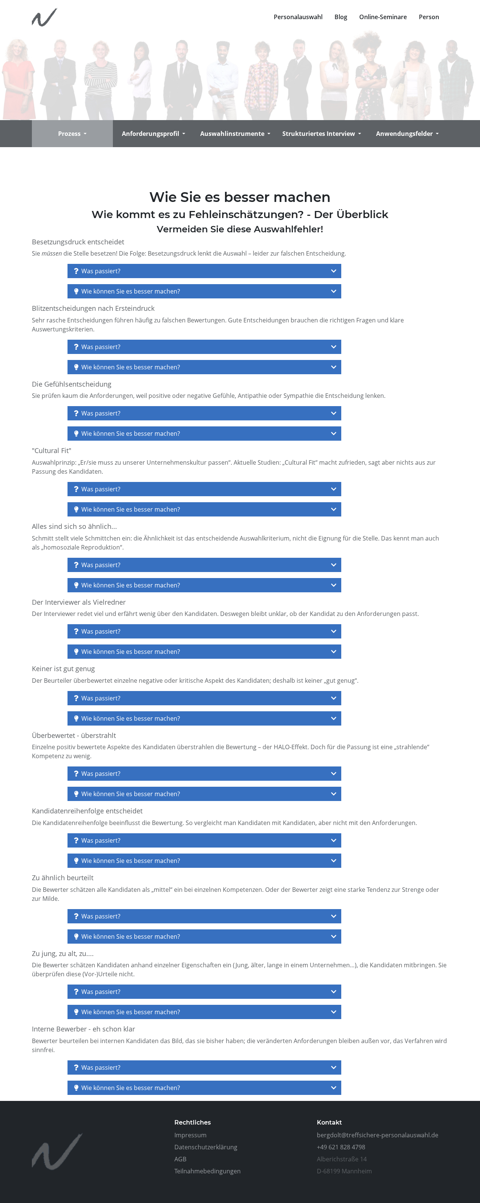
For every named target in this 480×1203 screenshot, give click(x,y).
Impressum (190, 1135)
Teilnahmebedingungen (207, 1171)
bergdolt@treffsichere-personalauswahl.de (377, 1135)
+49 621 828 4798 (341, 1147)
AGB (180, 1159)
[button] (72, 133)
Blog (340, 17)
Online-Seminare (383, 17)
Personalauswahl (298, 17)
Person (429, 17)
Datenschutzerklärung (205, 1147)
